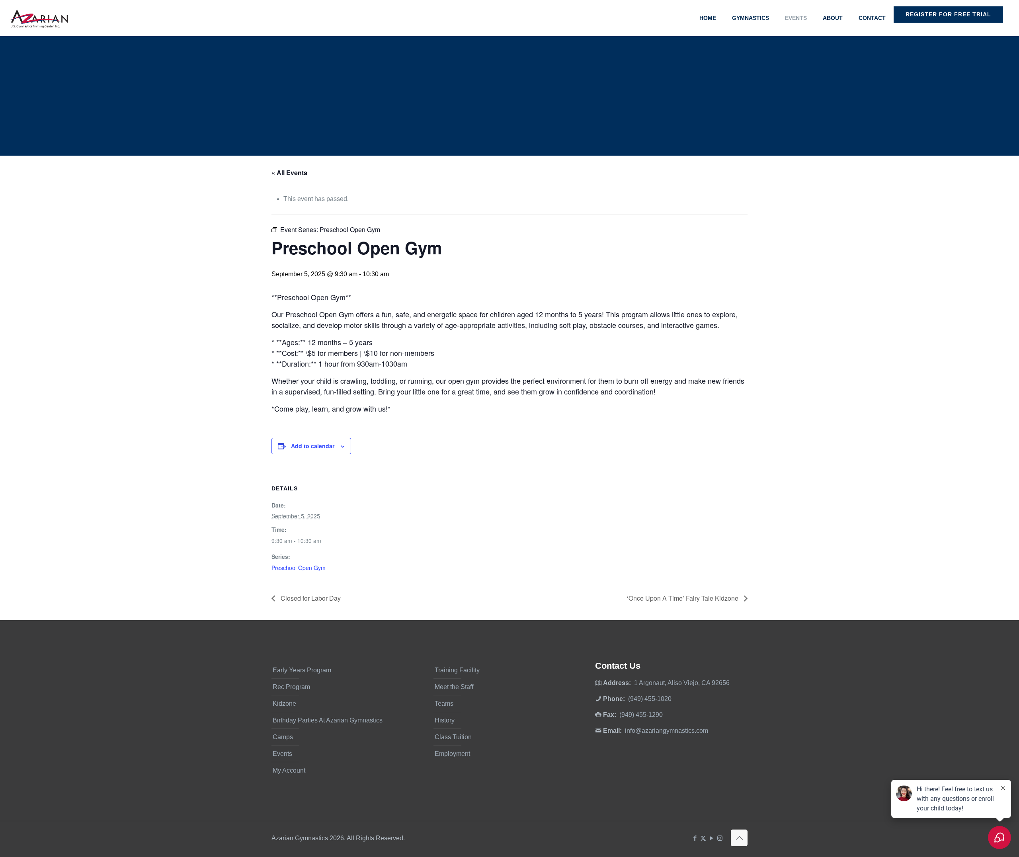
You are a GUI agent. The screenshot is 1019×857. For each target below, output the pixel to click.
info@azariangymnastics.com (666, 730)
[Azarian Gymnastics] (38, 18)
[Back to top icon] (739, 838)
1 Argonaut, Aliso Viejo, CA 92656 (682, 682)
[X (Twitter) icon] (703, 838)
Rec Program (291, 686)
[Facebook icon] (695, 838)
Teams (444, 703)
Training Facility (457, 670)
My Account (289, 770)
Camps (283, 737)
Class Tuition (453, 737)
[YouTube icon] (711, 838)
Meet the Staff (454, 686)
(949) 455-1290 (641, 714)
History (445, 720)
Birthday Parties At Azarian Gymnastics (328, 720)
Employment (452, 753)
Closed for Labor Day (310, 598)
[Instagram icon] (720, 838)
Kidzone (284, 703)
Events (282, 753)
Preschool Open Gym (298, 568)
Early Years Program (302, 670)
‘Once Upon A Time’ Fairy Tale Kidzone (683, 598)
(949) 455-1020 (650, 698)
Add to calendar (312, 446)
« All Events (289, 172)
